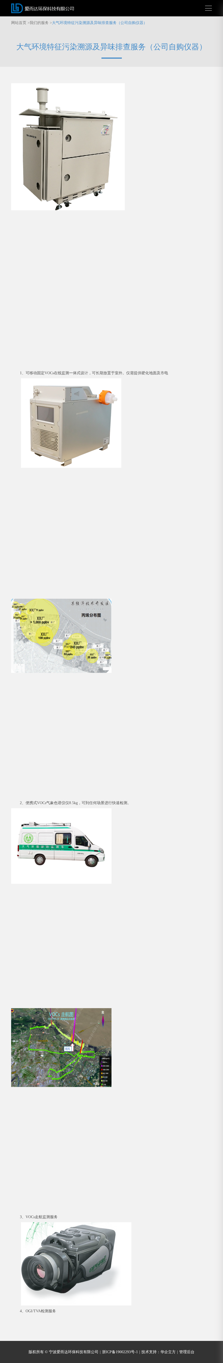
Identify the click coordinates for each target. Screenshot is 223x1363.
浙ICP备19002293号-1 (121, 1352)
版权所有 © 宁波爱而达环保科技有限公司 (65, 1352)
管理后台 (186, 1352)
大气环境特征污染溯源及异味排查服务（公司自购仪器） (99, 23)
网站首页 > (20, 23)
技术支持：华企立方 (159, 1352)
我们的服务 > (41, 23)
